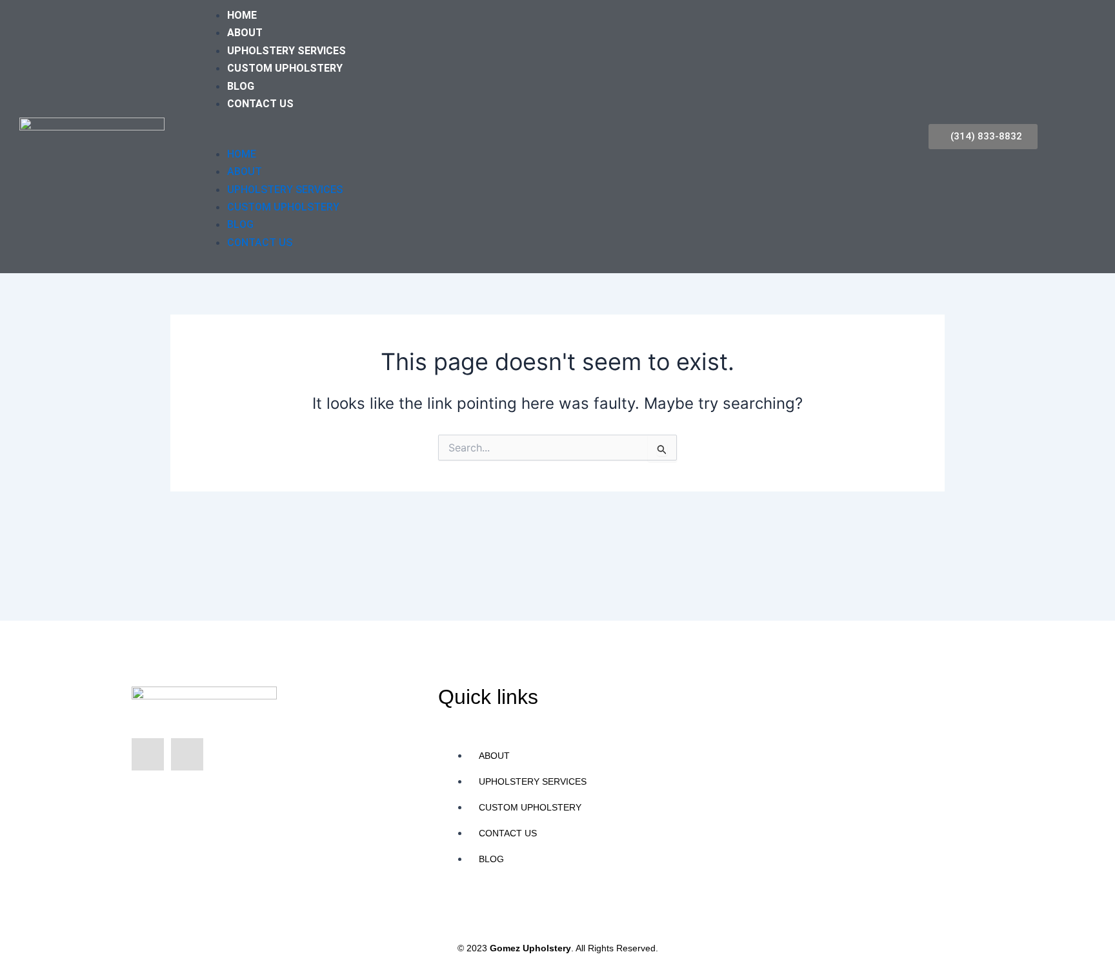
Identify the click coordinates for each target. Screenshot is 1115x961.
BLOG (240, 86)
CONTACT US (260, 104)
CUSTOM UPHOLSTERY (285, 68)
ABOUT (245, 32)
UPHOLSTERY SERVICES (286, 51)
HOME (242, 15)
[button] (524, 136)
